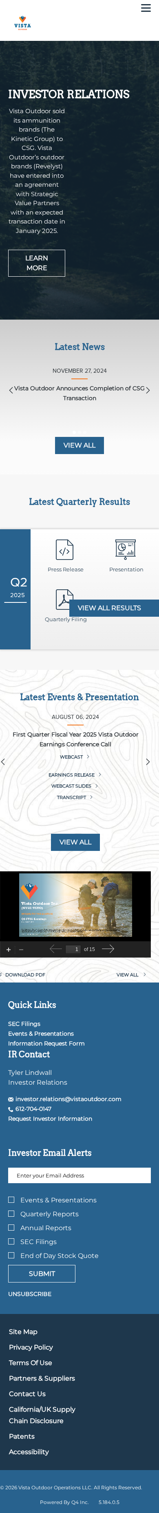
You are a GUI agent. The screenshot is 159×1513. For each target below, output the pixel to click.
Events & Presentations (41, 1033)
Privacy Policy (31, 1347)
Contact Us (27, 1394)
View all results (110, 608)
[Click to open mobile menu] (146, 9)
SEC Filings (24, 1023)
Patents (22, 1436)
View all (79, 445)
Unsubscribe (29, 1294)
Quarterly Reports (49, 1214)
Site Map (23, 1332)
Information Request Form (46, 1043)
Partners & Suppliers (42, 1378)
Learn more (36, 263)
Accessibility (29, 1452)
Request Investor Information (50, 1118)
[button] (64, 1099)
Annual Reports (45, 1228)
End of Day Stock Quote (59, 1256)
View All (75, 842)
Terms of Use (30, 1363)
